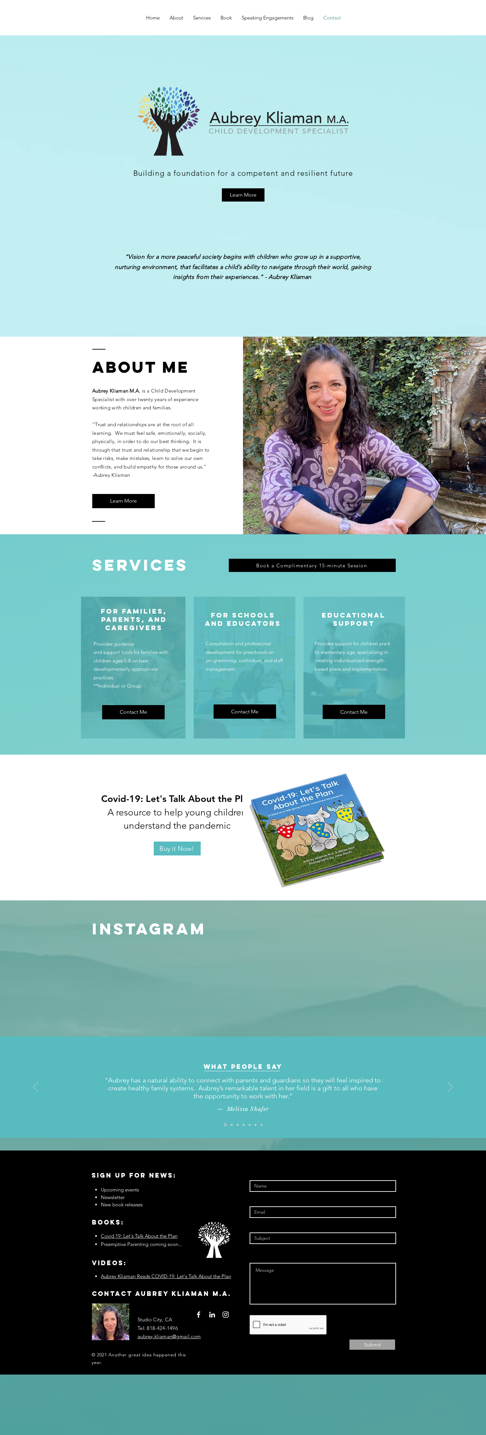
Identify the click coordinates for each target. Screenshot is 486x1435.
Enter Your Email (270, 1199)
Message (260, 1255)
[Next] (450, 1087)
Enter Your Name (270, 1173)
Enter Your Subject (272, 1225)
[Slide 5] (250, 1125)
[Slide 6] (256, 1125)
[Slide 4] (244, 1125)
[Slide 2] (231, 1124)
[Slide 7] (262, 1125)
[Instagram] (226, 1314)
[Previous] (35, 1087)
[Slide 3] (238, 1125)
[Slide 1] (225, 1125)
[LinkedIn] (212, 1314)
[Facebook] (198, 1314)
